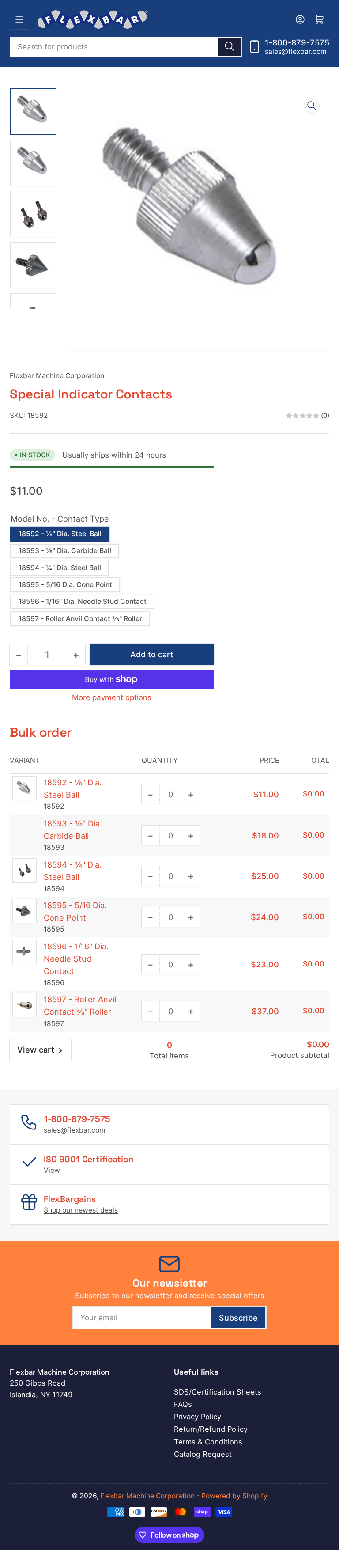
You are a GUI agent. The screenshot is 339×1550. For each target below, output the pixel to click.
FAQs (183, 1404)
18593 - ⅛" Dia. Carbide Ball (65, 550)
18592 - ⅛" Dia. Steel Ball (60, 534)
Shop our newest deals (81, 1210)
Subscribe (238, 1318)
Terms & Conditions (208, 1441)
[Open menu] (19, 19)
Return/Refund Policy (211, 1429)
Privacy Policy (197, 1416)
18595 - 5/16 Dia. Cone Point (65, 584)
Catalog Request (203, 1454)
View (52, 1170)
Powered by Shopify (234, 1496)
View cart (35, 1049)
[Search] (229, 46)
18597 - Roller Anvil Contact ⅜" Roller (80, 618)
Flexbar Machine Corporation (57, 375)
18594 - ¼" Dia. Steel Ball (60, 568)
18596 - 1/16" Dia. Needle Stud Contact (83, 601)
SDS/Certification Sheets (217, 1391)
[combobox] (126, 47)
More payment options (111, 697)
